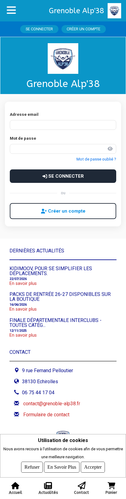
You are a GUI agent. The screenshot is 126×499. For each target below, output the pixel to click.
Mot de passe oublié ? (96, 159)
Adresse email (24, 114)
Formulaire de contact (46, 415)
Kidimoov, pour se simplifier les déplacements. (50, 271)
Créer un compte (83, 29)
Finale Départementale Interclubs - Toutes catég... (55, 322)
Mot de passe (23, 138)
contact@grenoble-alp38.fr (51, 403)
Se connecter (39, 29)
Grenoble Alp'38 (76, 10)
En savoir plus (23, 283)
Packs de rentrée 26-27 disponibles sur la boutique (60, 296)
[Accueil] (117, 10)
